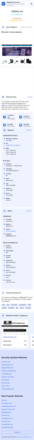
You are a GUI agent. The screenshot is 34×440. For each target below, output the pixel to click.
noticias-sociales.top (9, 371)
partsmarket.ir (7, 412)
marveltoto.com (7, 424)
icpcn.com (5, 386)
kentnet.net (6, 383)
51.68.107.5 (17, 145)
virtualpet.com (7, 403)
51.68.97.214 (9, 145)
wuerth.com (6, 421)
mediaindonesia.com (9, 406)
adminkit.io (5, 380)
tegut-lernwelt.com (8, 409)
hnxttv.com (5, 415)
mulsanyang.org (7, 427)
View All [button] (30, 97)
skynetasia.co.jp (7, 365)
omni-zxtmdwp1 (10, 231)
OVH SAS (9, 140)
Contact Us (17, 432)
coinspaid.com (7, 374)
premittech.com (7, 418)
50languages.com (8, 389)
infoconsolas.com (9, 337)
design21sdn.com (8, 368)
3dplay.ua (4, 105)
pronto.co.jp (6, 362)
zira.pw (4, 400)
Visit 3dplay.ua (17, 14)
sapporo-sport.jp (8, 377)
